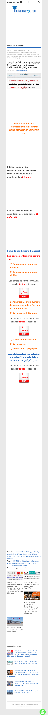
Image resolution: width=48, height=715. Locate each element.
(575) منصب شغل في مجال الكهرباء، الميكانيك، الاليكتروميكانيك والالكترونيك (26, 662)
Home (9, 50)
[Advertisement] (24, 29)
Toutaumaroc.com (20, 704)
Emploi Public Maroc (14, 52)
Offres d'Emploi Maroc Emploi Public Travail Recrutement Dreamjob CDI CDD (23, 54)
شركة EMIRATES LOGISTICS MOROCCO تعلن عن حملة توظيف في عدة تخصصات (26, 683)
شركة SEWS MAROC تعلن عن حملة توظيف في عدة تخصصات (26, 691)
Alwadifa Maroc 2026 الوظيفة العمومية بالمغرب (24, 50)
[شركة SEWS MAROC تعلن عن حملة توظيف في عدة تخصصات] (15, 622)
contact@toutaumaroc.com (24, 706)
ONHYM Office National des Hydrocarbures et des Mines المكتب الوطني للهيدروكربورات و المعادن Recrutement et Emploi (23, 563)
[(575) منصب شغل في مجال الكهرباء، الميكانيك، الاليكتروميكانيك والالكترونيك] (32, 576)
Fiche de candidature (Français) (23, 251)
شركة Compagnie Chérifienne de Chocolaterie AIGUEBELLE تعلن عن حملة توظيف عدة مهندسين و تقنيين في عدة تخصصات (23, 673)
